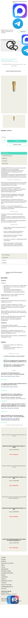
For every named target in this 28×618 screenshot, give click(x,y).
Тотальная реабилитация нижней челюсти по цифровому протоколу (14, 384)
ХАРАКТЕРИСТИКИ (7, 155)
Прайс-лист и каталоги (7, 563)
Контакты (3, 588)
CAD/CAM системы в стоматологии (14, 356)
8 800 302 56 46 (17, 1)
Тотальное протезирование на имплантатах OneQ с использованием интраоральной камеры (12, 374)
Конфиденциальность (7, 586)
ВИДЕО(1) (4, 158)
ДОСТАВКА (5, 163)
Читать (5, 359)
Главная (3, 557)
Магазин (3, 559)
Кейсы (2, 565)
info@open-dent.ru (5, 592)
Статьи (3, 567)
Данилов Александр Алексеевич (8, 376)
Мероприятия (4, 569)
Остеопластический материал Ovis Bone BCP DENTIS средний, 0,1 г (14, 540)
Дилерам (3, 561)
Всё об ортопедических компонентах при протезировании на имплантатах (15, 361)
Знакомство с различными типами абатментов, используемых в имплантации (14, 366)
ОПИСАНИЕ (5, 153)
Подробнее (4, 379)
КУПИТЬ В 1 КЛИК (17, 144)
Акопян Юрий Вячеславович (7, 386)
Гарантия (3, 582)
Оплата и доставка (6, 584)
